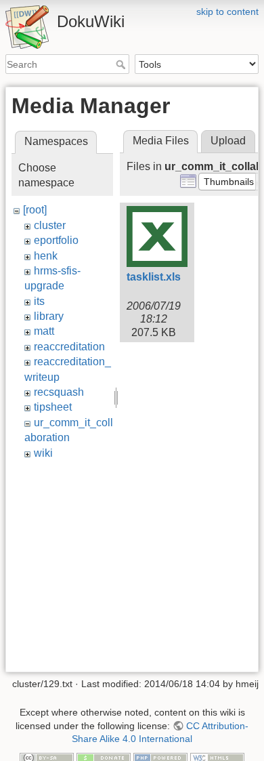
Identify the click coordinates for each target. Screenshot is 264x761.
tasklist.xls (154, 277)
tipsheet (53, 407)
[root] (35, 209)
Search (122, 64)
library (49, 316)
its (39, 301)
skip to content (227, 11)
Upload (228, 140)
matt (44, 331)
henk (46, 256)
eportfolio (56, 240)
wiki (43, 453)
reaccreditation (69, 346)
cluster (50, 225)
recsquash (59, 392)
